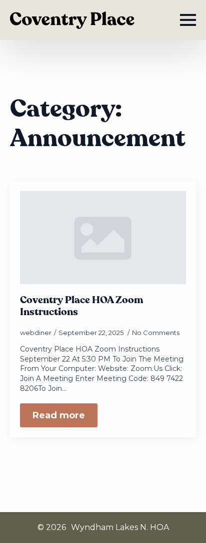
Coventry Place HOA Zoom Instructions (81, 306)
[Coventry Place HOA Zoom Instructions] (103, 237)
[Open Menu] (188, 20)
